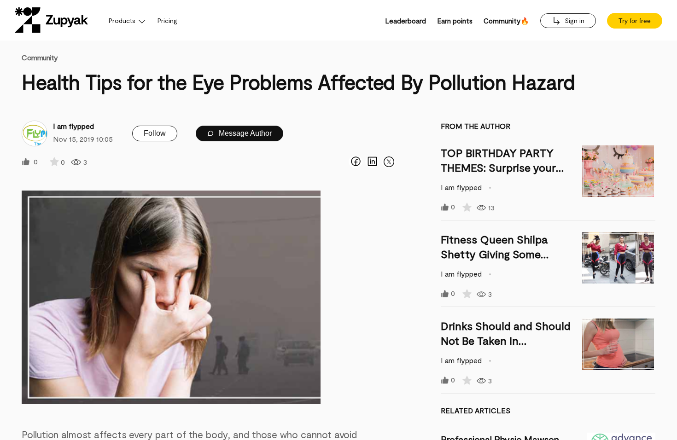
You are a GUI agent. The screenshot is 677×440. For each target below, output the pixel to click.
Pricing (167, 20)
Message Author (244, 133)
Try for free (635, 20)
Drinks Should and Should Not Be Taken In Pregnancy (506, 340)
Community (40, 57)
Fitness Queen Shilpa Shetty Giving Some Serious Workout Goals (498, 253)
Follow (155, 133)
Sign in (573, 20)
